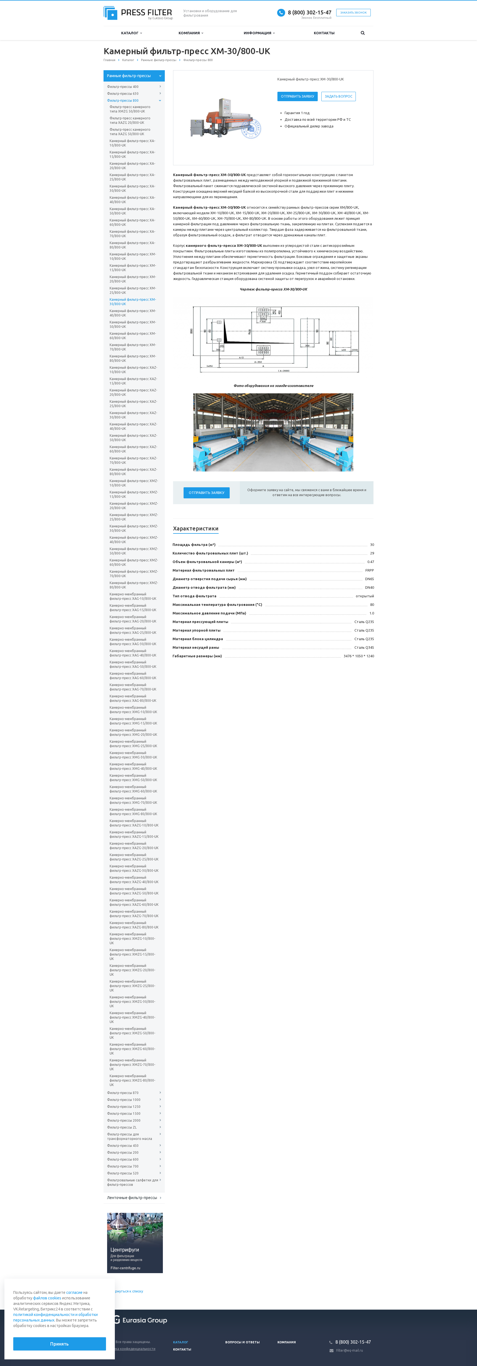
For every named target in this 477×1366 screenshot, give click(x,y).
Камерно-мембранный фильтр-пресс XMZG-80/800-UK (132, 1080)
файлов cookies (47, 1298)
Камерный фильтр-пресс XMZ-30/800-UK (134, 528)
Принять (59, 1343)
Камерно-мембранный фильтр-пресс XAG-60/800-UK (133, 676)
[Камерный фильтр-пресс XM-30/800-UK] (224, 118)
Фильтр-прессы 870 (123, 1093)
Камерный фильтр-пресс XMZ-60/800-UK (134, 562)
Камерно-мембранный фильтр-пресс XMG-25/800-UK (133, 744)
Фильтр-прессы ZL (122, 1127)
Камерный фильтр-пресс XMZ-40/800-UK (134, 540)
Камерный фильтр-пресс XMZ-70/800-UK (134, 574)
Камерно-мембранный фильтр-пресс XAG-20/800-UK (133, 619)
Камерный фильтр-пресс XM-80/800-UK (133, 358)
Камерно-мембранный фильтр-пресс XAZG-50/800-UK (134, 891)
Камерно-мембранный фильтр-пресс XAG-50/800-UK (133, 664)
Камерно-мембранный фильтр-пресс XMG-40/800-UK (133, 766)
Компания (190, 33)
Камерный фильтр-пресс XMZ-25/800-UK (134, 517)
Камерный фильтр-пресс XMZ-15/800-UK (134, 494)
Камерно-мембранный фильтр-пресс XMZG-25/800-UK (132, 986)
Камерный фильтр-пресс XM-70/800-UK (133, 347)
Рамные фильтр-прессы (129, 76)
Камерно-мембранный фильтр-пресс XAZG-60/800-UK (134, 902)
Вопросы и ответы (242, 1342)
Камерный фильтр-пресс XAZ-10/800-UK (133, 370)
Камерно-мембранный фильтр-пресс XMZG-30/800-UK (132, 1001)
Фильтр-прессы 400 (123, 86)
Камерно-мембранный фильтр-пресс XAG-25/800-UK (133, 630)
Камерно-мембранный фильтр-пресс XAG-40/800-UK (133, 653)
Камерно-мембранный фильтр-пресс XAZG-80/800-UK (134, 925)
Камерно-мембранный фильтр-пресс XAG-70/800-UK (133, 687)
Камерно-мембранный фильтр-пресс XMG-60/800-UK (133, 789)
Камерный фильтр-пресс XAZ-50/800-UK (133, 438)
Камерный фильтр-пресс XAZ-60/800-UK (133, 449)
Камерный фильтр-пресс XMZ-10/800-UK (134, 483)
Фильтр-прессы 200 (123, 1152)
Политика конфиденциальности (129, 1349)
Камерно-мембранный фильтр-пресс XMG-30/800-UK (133, 755)
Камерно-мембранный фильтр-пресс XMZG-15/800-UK (132, 954)
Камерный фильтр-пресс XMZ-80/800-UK (134, 585)
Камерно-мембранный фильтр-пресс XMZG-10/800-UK (132, 938)
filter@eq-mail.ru (349, 1350)
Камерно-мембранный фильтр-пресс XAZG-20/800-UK (134, 846)
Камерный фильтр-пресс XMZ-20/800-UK (134, 506)
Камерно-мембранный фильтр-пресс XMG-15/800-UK (133, 721)
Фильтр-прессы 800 (123, 100)
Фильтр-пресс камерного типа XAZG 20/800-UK (130, 120)
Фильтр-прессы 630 (123, 93)
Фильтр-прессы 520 (123, 1173)
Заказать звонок (353, 12)
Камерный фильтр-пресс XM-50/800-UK (133, 324)
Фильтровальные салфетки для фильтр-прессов (132, 1182)
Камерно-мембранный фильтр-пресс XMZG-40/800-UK (132, 1017)
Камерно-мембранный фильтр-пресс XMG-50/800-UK (133, 778)
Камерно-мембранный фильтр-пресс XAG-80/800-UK (133, 698)
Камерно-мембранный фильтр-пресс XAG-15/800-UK (133, 608)
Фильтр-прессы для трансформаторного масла (129, 1136)
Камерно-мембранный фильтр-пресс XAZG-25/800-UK (134, 857)
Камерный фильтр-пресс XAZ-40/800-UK (133, 426)
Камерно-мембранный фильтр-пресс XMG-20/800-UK (133, 732)
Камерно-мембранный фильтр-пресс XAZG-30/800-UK (134, 868)
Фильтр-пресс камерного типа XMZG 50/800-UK (130, 109)
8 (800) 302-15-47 (310, 12)
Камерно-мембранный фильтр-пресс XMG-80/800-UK (133, 812)
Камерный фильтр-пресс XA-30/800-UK (132, 188)
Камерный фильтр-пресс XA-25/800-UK (132, 177)
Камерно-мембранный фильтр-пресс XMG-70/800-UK (133, 800)
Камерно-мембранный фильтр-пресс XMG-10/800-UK (133, 710)
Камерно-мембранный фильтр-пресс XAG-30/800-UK (133, 642)
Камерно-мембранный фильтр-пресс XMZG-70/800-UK (132, 1064)
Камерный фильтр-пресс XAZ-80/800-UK (133, 472)
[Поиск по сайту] (362, 33)
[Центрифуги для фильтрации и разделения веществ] (135, 1243)
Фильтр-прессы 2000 (124, 1120)
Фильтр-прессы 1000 (124, 1099)
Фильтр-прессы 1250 (124, 1106)
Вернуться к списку (127, 1291)
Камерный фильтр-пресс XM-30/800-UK (133, 302)
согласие (74, 1292)
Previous (189, 117)
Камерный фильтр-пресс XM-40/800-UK (133, 313)
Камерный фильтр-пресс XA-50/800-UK (132, 211)
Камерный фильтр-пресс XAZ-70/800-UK (133, 460)
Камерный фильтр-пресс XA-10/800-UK (132, 143)
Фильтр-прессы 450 (123, 1145)
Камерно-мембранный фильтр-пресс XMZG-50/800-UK (132, 1033)
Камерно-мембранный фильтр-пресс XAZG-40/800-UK (134, 880)
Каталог (130, 33)
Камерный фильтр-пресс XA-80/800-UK (132, 245)
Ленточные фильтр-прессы (132, 1197)
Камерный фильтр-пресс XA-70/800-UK (132, 234)
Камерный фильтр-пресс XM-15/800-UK (133, 268)
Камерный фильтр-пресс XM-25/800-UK (133, 290)
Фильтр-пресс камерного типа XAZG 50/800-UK (130, 132)
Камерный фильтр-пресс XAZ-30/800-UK (133, 415)
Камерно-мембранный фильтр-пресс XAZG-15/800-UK (134, 834)
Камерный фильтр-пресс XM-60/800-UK (133, 336)
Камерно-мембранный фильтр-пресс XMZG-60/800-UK (132, 1049)
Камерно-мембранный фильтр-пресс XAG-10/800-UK (133, 596)
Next (259, 117)
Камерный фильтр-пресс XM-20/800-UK (133, 279)
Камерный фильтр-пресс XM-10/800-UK (133, 256)
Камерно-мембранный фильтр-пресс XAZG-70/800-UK (134, 914)
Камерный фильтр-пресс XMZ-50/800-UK (134, 551)
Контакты (324, 33)
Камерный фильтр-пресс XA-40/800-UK (132, 200)
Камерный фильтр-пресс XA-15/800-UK (132, 154)
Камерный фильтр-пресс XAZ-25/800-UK (133, 404)
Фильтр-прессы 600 (123, 1159)
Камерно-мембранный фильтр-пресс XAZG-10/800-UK (134, 823)
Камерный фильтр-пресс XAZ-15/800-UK (133, 381)
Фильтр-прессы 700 (123, 1166)
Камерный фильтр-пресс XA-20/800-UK (132, 166)
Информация (258, 33)
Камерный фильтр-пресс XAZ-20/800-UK (133, 392)
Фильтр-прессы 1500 (124, 1113)
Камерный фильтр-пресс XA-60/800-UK (132, 222)
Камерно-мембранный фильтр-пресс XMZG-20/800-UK (132, 970)
